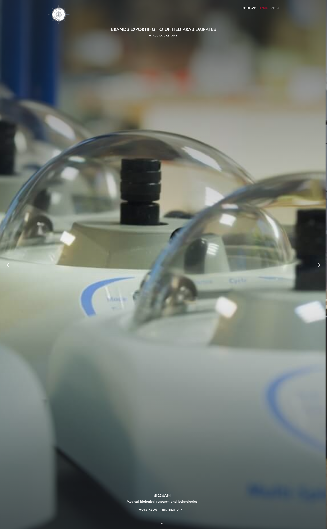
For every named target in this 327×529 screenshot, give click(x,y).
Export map (248, 8)
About (275, 8)
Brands (263, 8)
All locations (165, 35)
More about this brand (160, 510)
